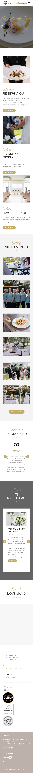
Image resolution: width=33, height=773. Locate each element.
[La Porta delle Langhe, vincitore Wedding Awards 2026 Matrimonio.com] (8, 703)
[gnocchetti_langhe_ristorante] (16, 323)
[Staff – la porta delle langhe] (16, 294)
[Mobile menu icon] (29, 3)
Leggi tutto (12, 560)
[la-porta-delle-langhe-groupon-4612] (16, 346)
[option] (16, 538)
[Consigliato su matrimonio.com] (8, 714)
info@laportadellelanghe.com (14, 668)
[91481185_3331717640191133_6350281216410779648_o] (16, 371)
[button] (4, 541)
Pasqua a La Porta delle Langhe (16, 530)
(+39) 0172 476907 (11, 677)
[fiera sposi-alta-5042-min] (16, 394)
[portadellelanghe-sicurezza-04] (16, 266)
